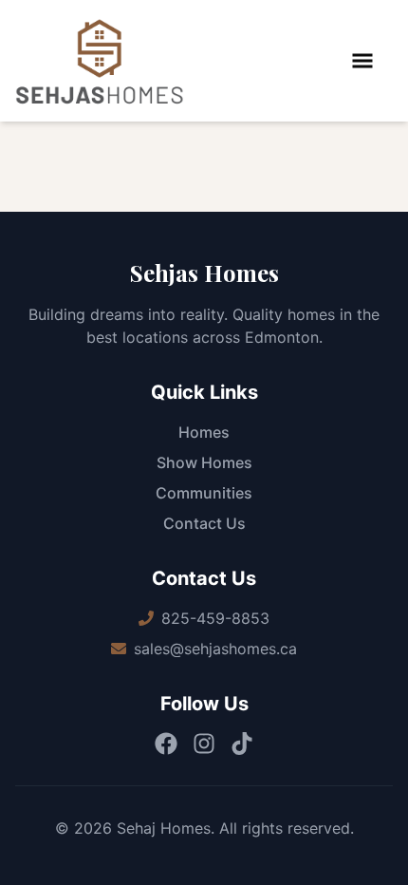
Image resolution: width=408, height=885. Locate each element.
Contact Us (204, 523)
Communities (204, 492)
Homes (204, 432)
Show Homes (204, 462)
